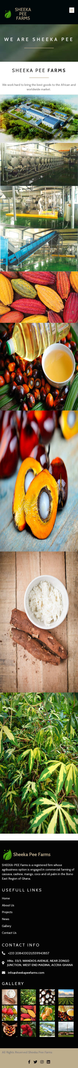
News (5, 919)
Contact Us (9, 933)
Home (6, 898)
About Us (8, 905)
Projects (7, 912)
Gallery (6, 926)
